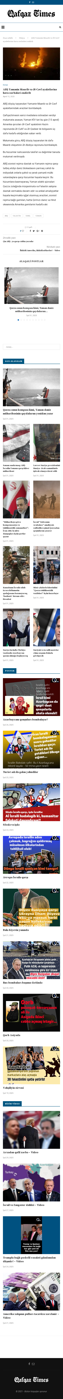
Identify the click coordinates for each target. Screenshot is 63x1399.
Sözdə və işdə (11, 824)
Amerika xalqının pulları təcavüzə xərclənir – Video (31, 1315)
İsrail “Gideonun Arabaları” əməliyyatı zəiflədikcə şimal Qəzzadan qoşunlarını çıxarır (46, 526)
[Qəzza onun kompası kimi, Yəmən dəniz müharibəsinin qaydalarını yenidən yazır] (31, 285)
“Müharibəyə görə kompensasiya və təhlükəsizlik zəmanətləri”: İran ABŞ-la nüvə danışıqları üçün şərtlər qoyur (16, 529)
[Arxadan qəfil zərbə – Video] (31, 1130)
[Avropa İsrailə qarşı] (31, 855)
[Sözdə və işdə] (31, 802)
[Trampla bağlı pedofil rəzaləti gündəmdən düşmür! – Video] (31, 1235)
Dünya (22, 38)
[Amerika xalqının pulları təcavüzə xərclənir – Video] (31, 1291)
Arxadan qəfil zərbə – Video (20, 1152)
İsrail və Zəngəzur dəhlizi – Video (23, 1205)
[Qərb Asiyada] (31, 1013)
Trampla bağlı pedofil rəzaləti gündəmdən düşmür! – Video (29, 1259)
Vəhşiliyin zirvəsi (13, 1088)
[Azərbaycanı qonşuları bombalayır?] (31, 697)
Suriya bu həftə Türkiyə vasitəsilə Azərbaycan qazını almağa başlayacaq (15, 653)
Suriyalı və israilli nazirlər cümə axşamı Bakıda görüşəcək (46, 653)
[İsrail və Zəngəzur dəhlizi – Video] (31, 1182)
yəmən (38, 216)
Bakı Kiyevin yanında (16, 930)
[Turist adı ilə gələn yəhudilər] (31, 749)
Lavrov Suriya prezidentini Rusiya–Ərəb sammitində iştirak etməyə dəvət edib (46, 468)
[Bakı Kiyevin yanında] (31, 907)
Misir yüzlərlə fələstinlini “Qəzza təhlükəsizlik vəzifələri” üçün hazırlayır (46, 590)
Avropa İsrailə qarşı (15, 877)
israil (28, 216)
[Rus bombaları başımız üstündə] (31, 960)
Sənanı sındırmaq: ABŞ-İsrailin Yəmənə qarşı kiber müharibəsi (16, 468)
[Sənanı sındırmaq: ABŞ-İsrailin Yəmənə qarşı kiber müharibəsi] (16, 443)
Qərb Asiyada (11, 1035)
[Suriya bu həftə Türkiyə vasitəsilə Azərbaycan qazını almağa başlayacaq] (16, 627)
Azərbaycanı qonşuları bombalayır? (25, 719)
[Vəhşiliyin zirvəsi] (31, 1065)
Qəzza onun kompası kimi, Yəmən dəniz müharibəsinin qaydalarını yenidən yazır (28, 411)
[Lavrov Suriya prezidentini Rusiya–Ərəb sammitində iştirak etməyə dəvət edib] (46, 443)
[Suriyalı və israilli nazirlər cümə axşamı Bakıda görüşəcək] (46, 627)
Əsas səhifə (8, 38)
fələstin (17, 216)
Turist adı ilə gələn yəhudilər (20, 772)
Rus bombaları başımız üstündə (22, 982)
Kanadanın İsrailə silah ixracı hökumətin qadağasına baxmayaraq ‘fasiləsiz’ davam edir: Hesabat (15, 593)
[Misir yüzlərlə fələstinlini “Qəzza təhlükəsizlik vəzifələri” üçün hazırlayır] (46, 565)
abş (6, 216)
